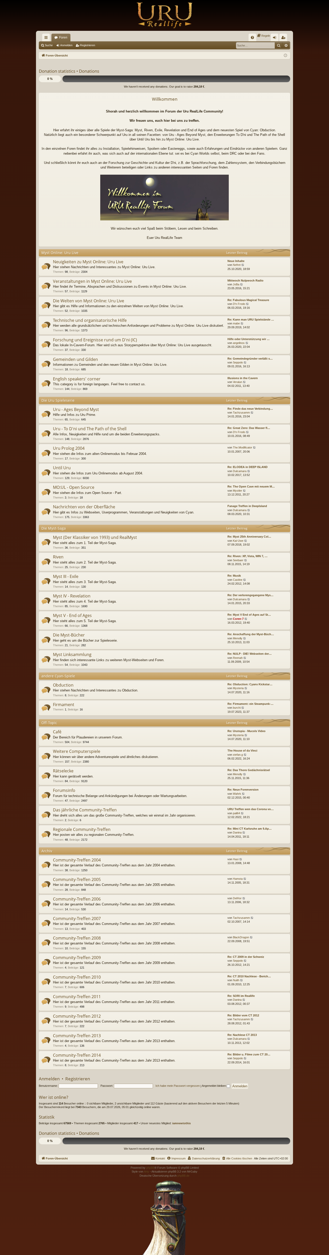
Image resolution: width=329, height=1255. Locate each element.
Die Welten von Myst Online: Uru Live (88, 301)
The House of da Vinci (242, 750)
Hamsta (238, 878)
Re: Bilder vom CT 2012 (243, 1015)
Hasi (236, 859)
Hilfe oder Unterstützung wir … (248, 339)
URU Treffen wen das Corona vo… (250, 809)
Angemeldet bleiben (214, 1085)
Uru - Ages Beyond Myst (76, 409)
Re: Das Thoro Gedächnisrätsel (248, 770)
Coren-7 (238, 618)
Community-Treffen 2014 (77, 1055)
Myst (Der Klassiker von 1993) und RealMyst (95, 537)
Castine (237, 579)
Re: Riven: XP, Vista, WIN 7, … (247, 556)
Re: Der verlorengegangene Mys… (250, 595)
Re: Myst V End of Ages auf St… (249, 614)
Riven (58, 557)
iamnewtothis (181, 1123)
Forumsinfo (64, 790)
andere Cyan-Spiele (58, 675)
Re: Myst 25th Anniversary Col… (249, 536)
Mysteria (238, 688)
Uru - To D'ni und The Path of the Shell (89, 429)
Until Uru (62, 468)
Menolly (237, 638)
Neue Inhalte (235, 261)
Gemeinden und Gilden (75, 359)
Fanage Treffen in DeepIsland (247, 506)
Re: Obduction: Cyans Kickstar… (249, 684)
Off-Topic (49, 722)
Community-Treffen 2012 (77, 1016)
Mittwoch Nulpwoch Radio (245, 280)
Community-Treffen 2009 (77, 957)
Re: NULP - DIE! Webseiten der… (249, 653)
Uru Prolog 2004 (69, 448)
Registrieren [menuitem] (284, 38)
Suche (49, 45)
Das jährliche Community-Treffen (85, 810)
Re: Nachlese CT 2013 (242, 1034)
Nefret (237, 264)
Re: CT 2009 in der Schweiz (245, 956)
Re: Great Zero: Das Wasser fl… (248, 427)
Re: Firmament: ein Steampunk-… (250, 703)
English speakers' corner (76, 379)
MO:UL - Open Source (73, 487)
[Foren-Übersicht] (164, 15)
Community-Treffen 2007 (77, 918)
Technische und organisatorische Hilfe (90, 320)
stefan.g (238, 754)
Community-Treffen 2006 (77, 899)
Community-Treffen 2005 (77, 879)
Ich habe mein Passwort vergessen (178, 1085)
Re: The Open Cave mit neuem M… (251, 486)
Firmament (63, 704)
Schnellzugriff (47, 38)
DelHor (237, 898)
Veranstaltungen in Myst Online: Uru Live (92, 281)
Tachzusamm (241, 412)
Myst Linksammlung (72, 654)
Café (57, 732)
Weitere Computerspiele (76, 751)
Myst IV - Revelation (71, 596)
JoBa (236, 284)
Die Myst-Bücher (69, 635)
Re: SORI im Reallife (241, 995)
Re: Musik (234, 575)
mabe (236, 323)
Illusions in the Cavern (242, 378)
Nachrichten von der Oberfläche (84, 507)
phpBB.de (183, 1175)
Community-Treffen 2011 (77, 996)
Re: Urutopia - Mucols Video (246, 731)
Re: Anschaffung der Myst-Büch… (250, 634)
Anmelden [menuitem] (275, 38)
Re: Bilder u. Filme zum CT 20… (248, 1054)
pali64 (236, 813)
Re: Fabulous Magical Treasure (248, 300)
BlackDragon (241, 937)
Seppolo (238, 362)
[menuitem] (252, 37)
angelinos (239, 342)
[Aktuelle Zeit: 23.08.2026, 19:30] (285, 56)
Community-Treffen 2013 (77, 1035)
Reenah (238, 657)
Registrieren (87, 45)
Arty (146, 1171)
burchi (237, 707)
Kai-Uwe (238, 540)
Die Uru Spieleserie (58, 400)
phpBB (150, 1167)
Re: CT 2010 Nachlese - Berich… (249, 976)
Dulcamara (239, 471)
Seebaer (238, 560)
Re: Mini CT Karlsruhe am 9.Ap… (249, 828)
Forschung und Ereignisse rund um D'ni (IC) (95, 340)
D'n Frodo (239, 303)
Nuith (236, 980)
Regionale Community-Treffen (82, 829)
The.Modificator (242, 447)
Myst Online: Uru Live (59, 252)
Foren (63, 37)
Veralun (237, 381)
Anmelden (66, 45)
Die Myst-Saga (53, 528)
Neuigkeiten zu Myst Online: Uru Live (88, 262)
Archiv (46, 850)
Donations (89, 71)
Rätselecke (63, 771)
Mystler (237, 490)
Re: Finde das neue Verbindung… (250, 408)
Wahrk (237, 793)
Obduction (63, 685)
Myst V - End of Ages (72, 615)
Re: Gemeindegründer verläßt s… (250, 358)
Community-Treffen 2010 (77, 977)
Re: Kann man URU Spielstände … (250, 319)
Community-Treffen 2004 (77, 860)
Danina (237, 832)
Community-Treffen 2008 (77, 938)
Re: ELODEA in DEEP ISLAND (247, 467)
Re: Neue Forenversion (243, 789)
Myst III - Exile (65, 576)
